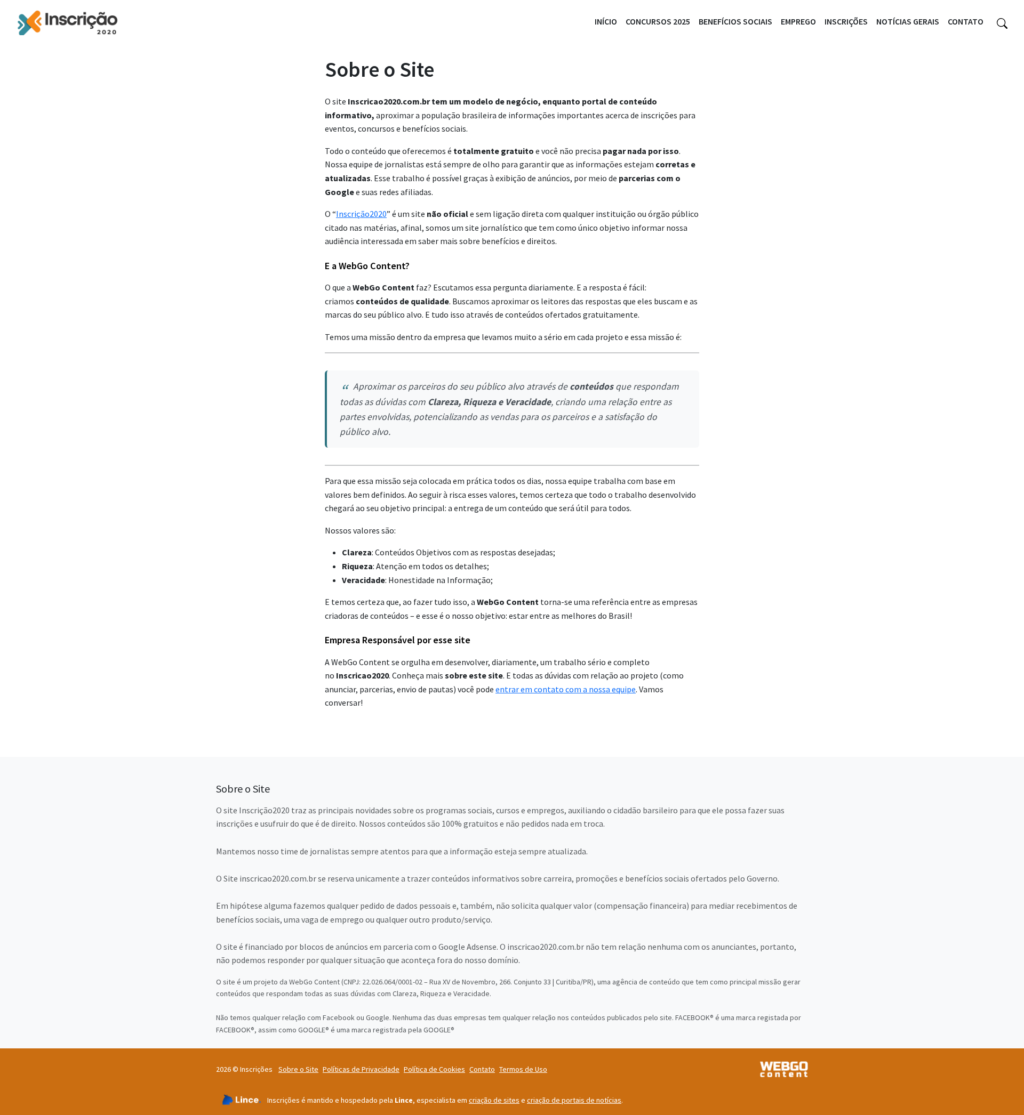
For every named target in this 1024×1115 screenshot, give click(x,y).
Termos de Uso (523, 1069)
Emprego (798, 21)
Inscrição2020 (361, 213)
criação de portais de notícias (574, 1100)
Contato (965, 21)
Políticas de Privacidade (361, 1069)
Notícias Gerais (907, 21)
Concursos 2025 (658, 21)
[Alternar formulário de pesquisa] (1002, 22)
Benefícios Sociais (735, 21)
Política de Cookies (434, 1069)
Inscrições (846, 21)
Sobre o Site (298, 1069)
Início (606, 21)
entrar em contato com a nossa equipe (565, 689)
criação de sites (494, 1100)
